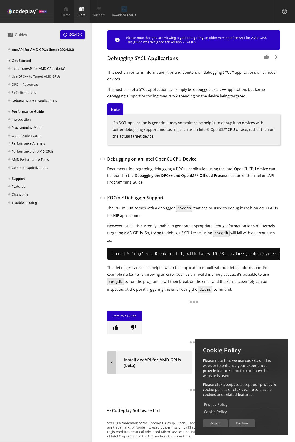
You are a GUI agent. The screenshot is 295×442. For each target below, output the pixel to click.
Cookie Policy (215, 411)
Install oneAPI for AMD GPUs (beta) (36, 68)
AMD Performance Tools (28, 159)
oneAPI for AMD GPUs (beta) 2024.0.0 (40, 49)
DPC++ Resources (22, 84)
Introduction (19, 119)
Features (16, 186)
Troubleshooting (22, 202)
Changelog (17, 194)
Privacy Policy (215, 404)
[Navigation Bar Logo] (27, 11)
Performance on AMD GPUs (30, 151)
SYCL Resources (21, 92)
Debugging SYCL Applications (32, 100)
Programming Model (25, 127)
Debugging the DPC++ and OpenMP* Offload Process (181, 175)
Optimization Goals (24, 135)
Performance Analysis (26, 143)
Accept (215, 423)
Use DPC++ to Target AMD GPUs (33, 76)
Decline (242, 423)
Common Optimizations (27, 167)
